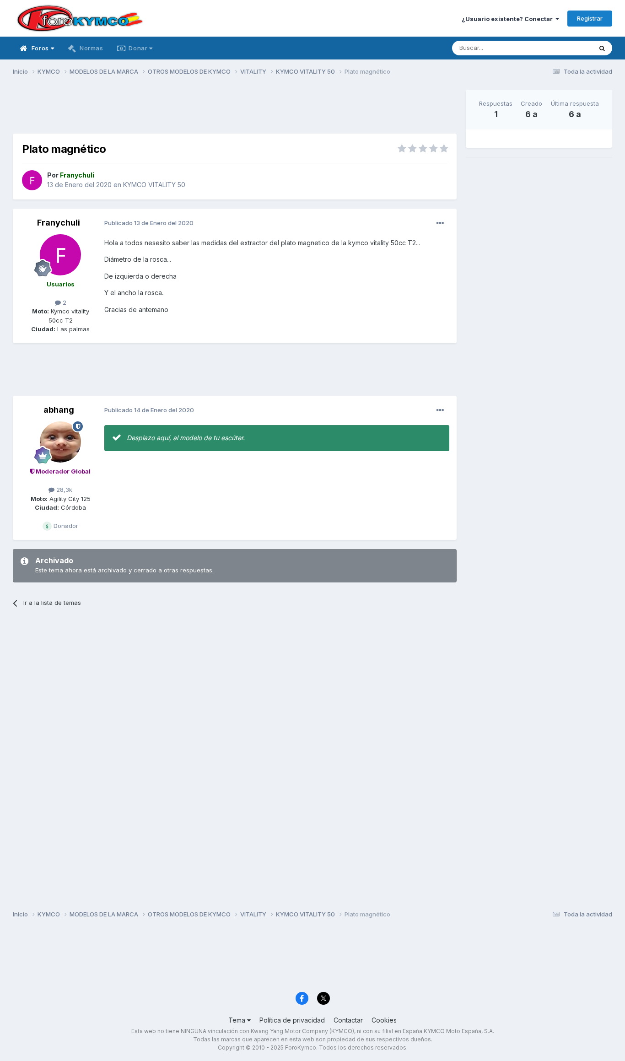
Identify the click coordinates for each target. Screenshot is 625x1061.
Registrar (590, 18)
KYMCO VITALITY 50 (154, 185)
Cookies (384, 1020)
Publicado (149, 222)
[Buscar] (602, 48)
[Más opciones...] (440, 223)
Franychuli (58, 222)
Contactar (348, 1020)
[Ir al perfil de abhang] (60, 442)
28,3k (63, 489)
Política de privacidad (292, 1020)
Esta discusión (560, 47)
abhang (58, 410)
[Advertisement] (234, 110)
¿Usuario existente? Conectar (508, 18)
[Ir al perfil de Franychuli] (32, 180)
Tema (237, 1020)
